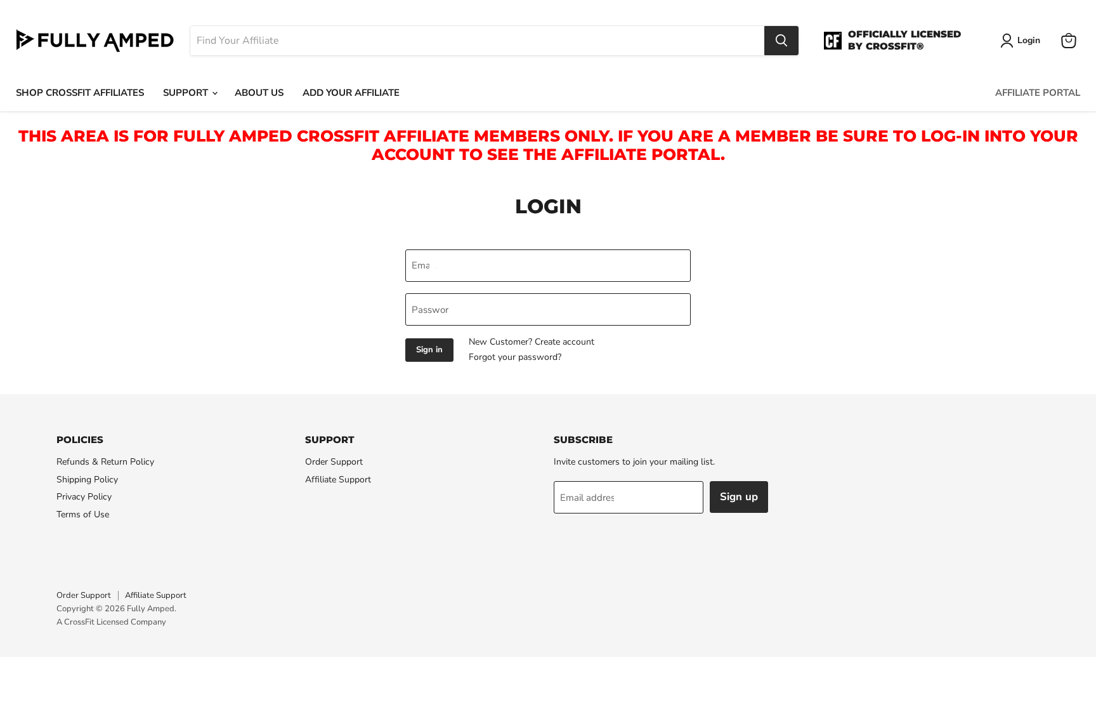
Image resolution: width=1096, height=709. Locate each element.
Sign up (739, 496)
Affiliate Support (338, 480)
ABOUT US (259, 92)
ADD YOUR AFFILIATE (351, 92)
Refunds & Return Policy (105, 462)
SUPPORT (187, 92)
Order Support (334, 462)
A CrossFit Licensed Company (111, 622)
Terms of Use (82, 514)
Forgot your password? (515, 357)
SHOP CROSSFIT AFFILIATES (80, 92)
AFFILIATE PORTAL (1037, 92)
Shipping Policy (87, 480)
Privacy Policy (84, 497)
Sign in (429, 349)
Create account (564, 342)
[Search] (781, 40)
